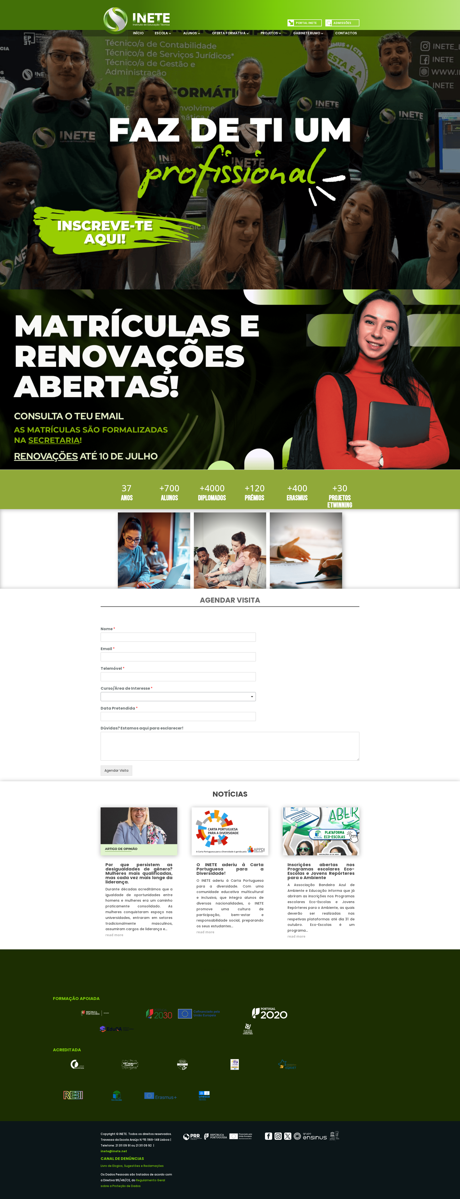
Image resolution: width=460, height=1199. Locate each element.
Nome (108, 629)
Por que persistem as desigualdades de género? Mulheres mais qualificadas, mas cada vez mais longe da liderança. (138, 873)
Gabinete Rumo (306, 33)
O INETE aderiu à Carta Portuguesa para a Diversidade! (230, 869)
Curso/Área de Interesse (127, 688)
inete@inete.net (114, 1151)
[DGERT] (77, 1064)
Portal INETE (306, 23)
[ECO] (117, 1096)
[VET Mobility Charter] (130, 1064)
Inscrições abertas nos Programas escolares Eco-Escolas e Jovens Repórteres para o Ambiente (321, 871)
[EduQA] (117, 1029)
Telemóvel (113, 668)
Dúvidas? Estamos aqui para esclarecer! (142, 728)
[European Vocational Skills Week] (182, 1064)
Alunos (190, 33)
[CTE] (248, 1029)
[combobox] (178, 696)
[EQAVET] (287, 1064)
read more (114, 935)
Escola (161, 33)
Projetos (269, 33)
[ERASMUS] (160, 1096)
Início (138, 33)
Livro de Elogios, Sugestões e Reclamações (132, 1166)
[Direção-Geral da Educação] (95, 1013)
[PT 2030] (182, 1013)
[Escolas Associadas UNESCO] (204, 1096)
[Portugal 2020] (270, 1013)
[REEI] (73, 1096)
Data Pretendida (119, 708)
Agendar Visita (116, 770)
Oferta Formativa (229, 33)
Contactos (346, 33)
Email (108, 649)
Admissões (342, 23)
